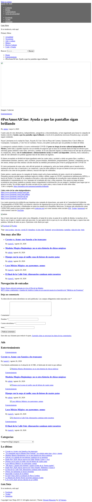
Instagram (81, 208)
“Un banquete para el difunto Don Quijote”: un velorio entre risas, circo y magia (33, 453)
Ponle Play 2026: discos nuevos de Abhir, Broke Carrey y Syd (27, 459)
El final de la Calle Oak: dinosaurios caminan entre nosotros (33, 274)
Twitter (74, 208)
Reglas (7, 10)
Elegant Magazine (49, 500)
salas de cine (75, 230)
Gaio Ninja (5, 25)
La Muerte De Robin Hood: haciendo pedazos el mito (24, 478)
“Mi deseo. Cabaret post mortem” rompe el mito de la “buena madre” (29, 465)
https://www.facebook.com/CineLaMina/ (15, 194)
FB (70, 208)
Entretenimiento (6, 114)
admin (5, 129)
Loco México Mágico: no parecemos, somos (25, 265)
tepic (82, 230)
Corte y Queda (10, 47)
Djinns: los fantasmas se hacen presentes (19, 472)
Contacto (8, 8)
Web (2, 327)
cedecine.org (39, 208)
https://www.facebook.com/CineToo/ (14, 198)
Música (8, 43)
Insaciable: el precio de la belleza (17, 474)
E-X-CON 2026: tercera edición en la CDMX (21, 480)
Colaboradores (10, 12)
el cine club (40, 230)
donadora (31, 230)
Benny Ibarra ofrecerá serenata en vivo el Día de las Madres (22, 288)
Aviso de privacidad (12, 14)
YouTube (20, 210)
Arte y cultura (10, 41)
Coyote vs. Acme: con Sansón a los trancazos (25, 239)
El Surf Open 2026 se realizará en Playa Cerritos (22, 476)
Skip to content (6, 2)
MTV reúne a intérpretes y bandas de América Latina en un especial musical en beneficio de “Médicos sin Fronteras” (42, 290)
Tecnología (9, 39)
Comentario (5, 315)
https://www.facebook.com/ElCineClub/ (15, 192)
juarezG (11, 244)
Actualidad (9, 37)
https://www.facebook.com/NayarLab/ (14, 196)
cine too (17, 230)
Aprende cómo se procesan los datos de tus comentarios (51, 336)
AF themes (62, 500)
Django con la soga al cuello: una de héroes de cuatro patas (32, 257)
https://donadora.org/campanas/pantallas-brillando (31, 186)
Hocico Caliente (11, 45)
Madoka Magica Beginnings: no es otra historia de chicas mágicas (35, 248)
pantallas (67, 230)
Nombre (4, 319)
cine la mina (9, 230)
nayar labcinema (57, 230)
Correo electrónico (8, 323)
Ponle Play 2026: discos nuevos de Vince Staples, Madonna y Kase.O (30, 468)
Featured (48, 230)
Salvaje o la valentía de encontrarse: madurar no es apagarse (26, 457)
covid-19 (24, 230)
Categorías (4, 442)
